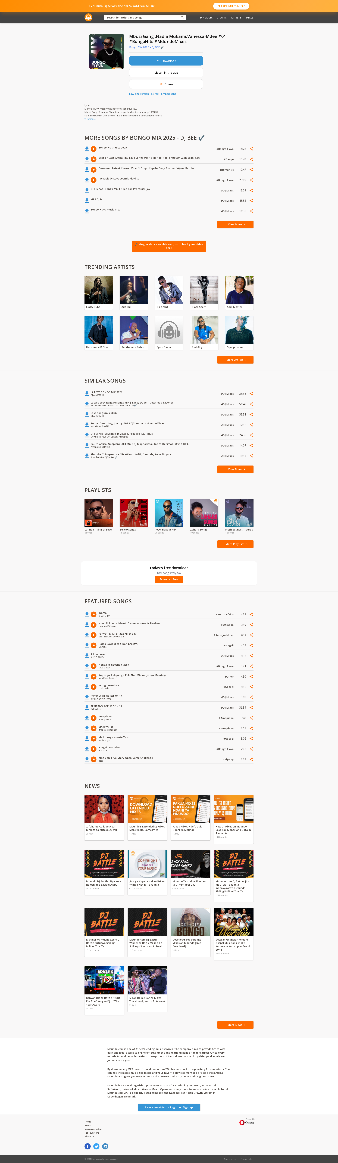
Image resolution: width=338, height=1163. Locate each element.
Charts (222, 17)
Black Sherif (199, 307)
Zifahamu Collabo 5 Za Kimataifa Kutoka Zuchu (102, 828)
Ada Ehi (126, 307)
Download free (169, 579)
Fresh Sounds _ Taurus (239, 529)
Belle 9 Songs (128, 529)
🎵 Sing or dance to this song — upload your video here (169, 246)
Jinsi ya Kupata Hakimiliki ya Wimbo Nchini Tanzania (147, 883)
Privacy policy (247, 1159)
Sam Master (234, 307)
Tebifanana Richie (132, 347)
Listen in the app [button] (166, 72)
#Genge (229, 159)
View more (90, 118)
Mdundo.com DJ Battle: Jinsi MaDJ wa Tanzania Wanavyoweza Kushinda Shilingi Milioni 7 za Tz (233, 886)
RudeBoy (197, 347)
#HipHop (228, 759)
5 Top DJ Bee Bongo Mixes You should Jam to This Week (147, 999)
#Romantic (227, 169)
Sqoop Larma (235, 347)
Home (87, 1121)
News (87, 1125)
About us (89, 1136)
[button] (166, 84)
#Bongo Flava (225, 149)
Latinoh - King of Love (98, 529)
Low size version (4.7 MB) (144, 93)
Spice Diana (164, 347)
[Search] (182, 17)
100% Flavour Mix (165, 529)
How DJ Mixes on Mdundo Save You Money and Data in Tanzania (233, 830)
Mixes (250, 17)
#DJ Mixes (227, 190)
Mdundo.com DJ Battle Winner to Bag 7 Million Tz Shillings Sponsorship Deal (145, 943)
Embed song (168, 93)
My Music (206, 17)
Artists (236, 17)
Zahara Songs (198, 529)
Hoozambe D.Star (97, 347)
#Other (229, 676)
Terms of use (230, 1159)
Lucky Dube (93, 307)
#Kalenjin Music (224, 635)
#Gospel (228, 687)
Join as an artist (93, 1129)
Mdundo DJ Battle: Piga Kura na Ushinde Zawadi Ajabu (103, 883)
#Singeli (228, 645)
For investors (91, 1132)
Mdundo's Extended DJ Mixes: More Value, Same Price (147, 828)
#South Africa (225, 614)
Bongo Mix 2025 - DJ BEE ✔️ (146, 47)
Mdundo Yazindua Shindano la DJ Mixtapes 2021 (190, 883)
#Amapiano (226, 718)
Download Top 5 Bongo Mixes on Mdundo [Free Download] (187, 943)
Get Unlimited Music (231, 6)
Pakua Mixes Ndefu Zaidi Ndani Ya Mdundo (188, 828)
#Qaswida (227, 625)
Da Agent (162, 307)
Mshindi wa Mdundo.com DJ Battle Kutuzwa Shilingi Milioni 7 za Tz (103, 943)
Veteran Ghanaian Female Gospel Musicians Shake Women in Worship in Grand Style (233, 944)
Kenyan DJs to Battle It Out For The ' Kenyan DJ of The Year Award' (103, 1001)
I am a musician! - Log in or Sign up (169, 1107)
